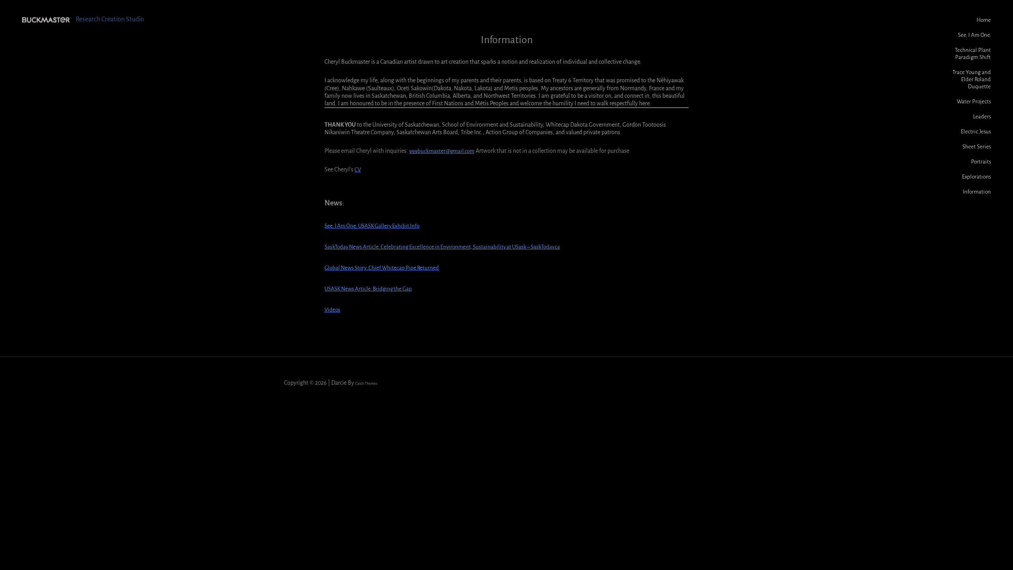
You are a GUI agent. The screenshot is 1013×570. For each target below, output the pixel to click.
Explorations (976, 177)
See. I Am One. (974, 35)
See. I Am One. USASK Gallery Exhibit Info (371, 226)
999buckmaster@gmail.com (441, 151)
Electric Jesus (976, 132)
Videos (332, 310)
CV (358, 170)
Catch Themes (366, 384)
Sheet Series (976, 147)
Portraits (981, 162)
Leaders (982, 117)
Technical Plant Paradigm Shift (973, 53)
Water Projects (974, 101)
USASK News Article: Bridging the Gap (368, 289)
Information (977, 192)
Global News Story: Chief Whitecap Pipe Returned (381, 268)
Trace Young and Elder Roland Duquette (971, 79)
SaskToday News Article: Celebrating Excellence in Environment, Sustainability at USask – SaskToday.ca (442, 247)
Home (984, 20)
